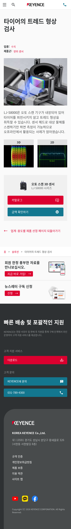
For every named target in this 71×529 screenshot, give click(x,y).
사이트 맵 (17, 479)
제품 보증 (17, 468)
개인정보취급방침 (22, 462)
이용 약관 (17, 473)
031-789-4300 (16, 392)
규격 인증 (17, 456)
